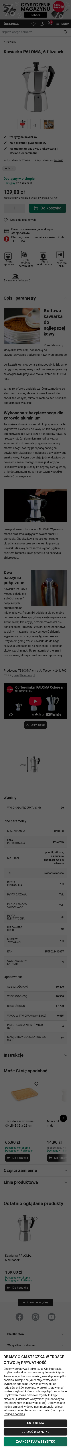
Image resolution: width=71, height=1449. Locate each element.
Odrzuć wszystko (35, 1432)
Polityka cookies (14, 1414)
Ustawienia (35, 1423)
